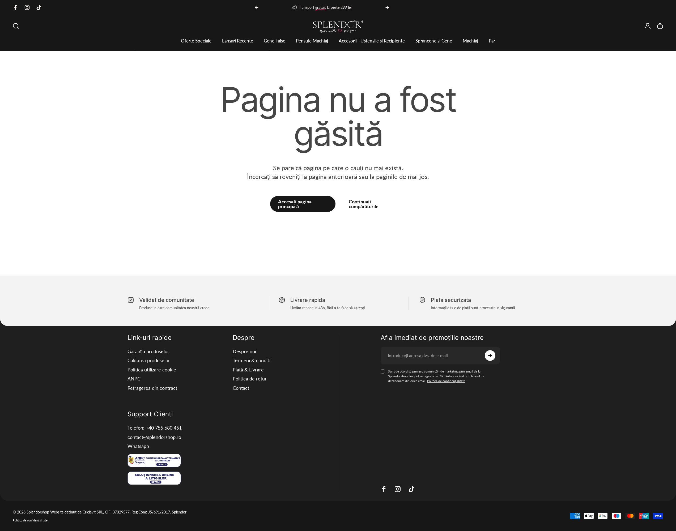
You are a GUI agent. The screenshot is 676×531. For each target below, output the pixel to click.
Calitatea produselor (148, 360)
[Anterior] (256, 7)
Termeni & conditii (252, 360)
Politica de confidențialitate (446, 381)
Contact (241, 388)
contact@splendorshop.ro (154, 437)
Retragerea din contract (152, 388)
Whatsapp (138, 446)
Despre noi (244, 351)
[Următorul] (387, 7)
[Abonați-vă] (490, 355)
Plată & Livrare (248, 369)
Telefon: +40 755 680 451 (154, 428)
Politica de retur (250, 379)
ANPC (134, 379)
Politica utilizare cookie (151, 369)
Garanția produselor (148, 351)
